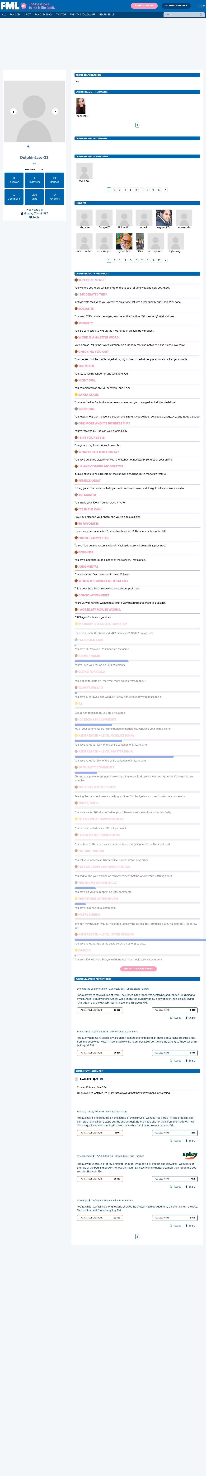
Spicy (27, 15)
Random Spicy (43, 15)
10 (159, 190)
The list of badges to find (138, 969)
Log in (201, 6)
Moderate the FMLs (176, 6)
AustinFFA (86, 1079)
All (4, 15)
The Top (61, 15)
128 (42, 169)
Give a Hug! (30, 169)
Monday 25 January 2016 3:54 (91, 1087)
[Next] (165, 190)
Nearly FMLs (106, 15)
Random (15, 15)
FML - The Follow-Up (82, 15)
